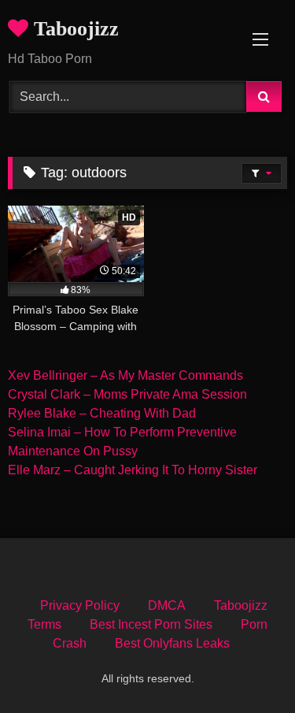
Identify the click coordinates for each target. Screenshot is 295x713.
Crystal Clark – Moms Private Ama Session (127, 394)
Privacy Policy (80, 605)
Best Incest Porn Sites (151, 624)
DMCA (167, 605)
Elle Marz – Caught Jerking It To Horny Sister (132, 470)
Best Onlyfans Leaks (172, 643)
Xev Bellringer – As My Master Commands (125, 375)
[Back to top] (246, 666)
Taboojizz (73, 28)
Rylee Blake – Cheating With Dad (102, 413)
